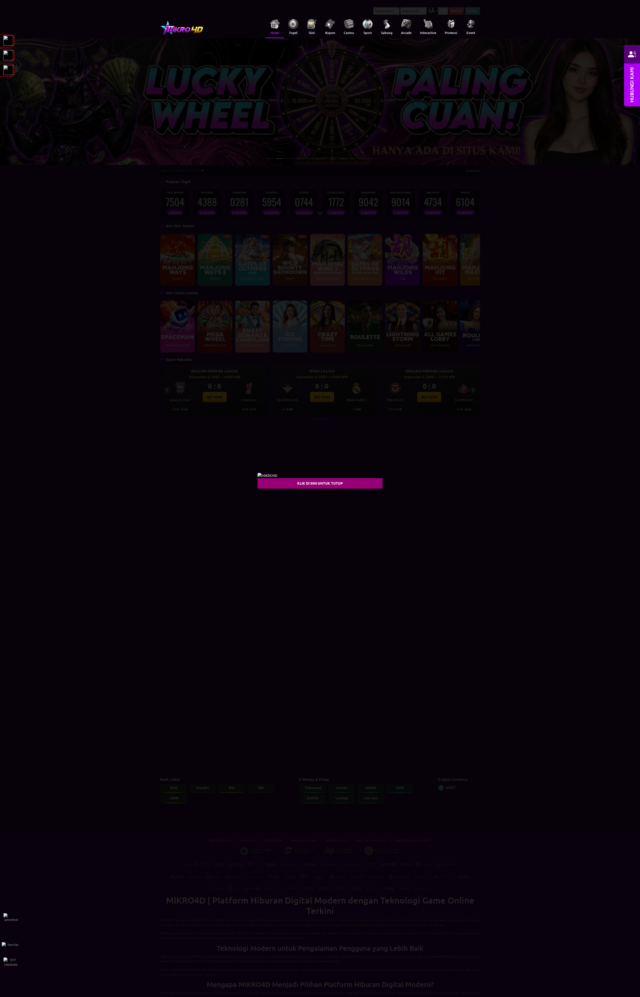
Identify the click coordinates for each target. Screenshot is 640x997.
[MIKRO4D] (267, 475)
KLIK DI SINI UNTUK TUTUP (320, 483)
